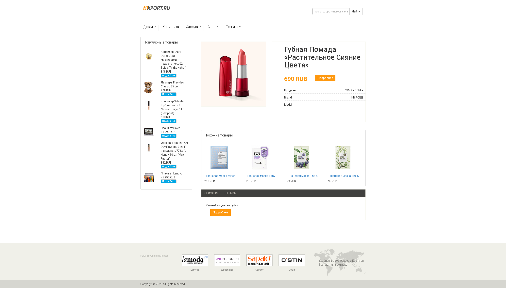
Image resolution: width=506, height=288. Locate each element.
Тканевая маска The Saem (304, 175)
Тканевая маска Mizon (220, 175)
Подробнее (168, 75)
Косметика (171, 27)
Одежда (192, 27)
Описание (211, 193)
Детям (148, 27)
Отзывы (230, 193)
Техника (232, 27)
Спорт (212, 27)
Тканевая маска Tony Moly (262, 175)
